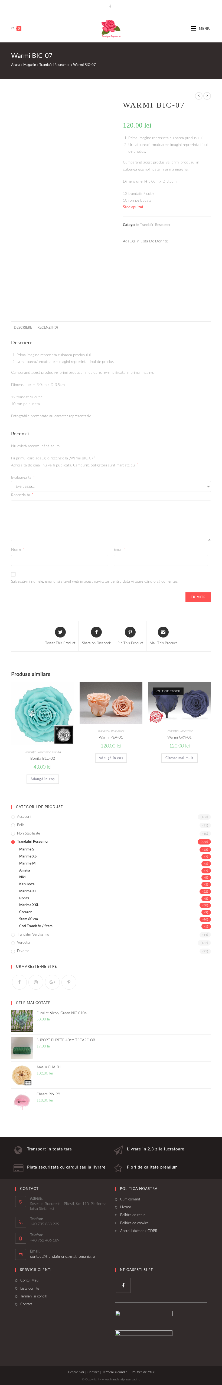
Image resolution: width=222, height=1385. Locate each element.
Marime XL (28, 891)
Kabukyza (27, 884)
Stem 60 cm (28, 919)
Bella (20, 825)
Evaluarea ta (22, 477)
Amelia (24, 870)
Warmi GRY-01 (179, 737)
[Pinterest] (68, 982)
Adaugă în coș (43, 779)
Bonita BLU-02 (42, 758)
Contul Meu (29, 1280)
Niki (22, 877)
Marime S (26, 849)
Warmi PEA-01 (111, 737)
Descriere (23, 327)
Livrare (125, 1207)
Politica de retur (132, 1215)
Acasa (15, 65)
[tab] (23, 328)
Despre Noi (76, 1372)
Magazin (29, 65)
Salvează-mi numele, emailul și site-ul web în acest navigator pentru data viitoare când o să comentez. (94, 581)
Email (119, 550)
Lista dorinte (29, 1288)
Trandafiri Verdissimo (33, 934)
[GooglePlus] (52, 982)
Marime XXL (29, 905)
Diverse (23, 951)
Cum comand (130, 1199)
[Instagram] (35, 982)
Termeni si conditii (34, 1296)
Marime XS (28, 856)
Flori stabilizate (28, 833)
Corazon (25, 912)
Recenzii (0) (47, 327)
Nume (17, 550)
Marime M (27, 863)
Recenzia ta (22, 495)
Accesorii (24, 817)
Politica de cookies (134, 1223)
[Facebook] (111, 6)
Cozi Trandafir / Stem (36, 926)
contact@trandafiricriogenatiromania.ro (62, 1257)
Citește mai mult (179, 758)
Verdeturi (24, 943)
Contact (26, 1304)
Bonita (56, 752)
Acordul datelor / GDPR (138, 1231)
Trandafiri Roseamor (54, 65)
